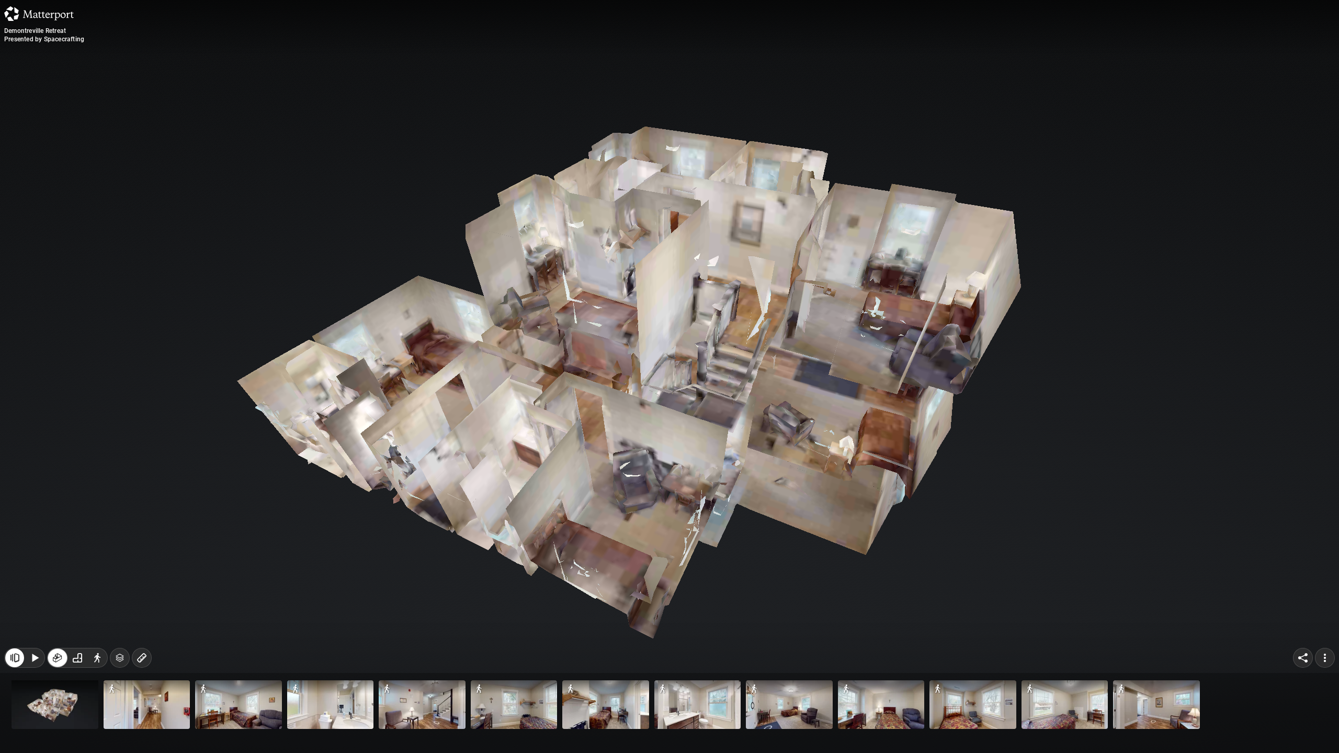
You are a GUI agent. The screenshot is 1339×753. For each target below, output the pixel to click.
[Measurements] (142, 731)
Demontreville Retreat (35, 31)
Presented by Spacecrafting (44, 39)
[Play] (34, 731)
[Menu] (1325, 731)
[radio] (57, 731)
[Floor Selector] (120, 731)
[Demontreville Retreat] (669, 376)
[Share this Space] (1303, 731)
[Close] (797, 90)
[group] (77, 731)
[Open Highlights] (14, 731)
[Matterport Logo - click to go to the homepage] (39, 13)
